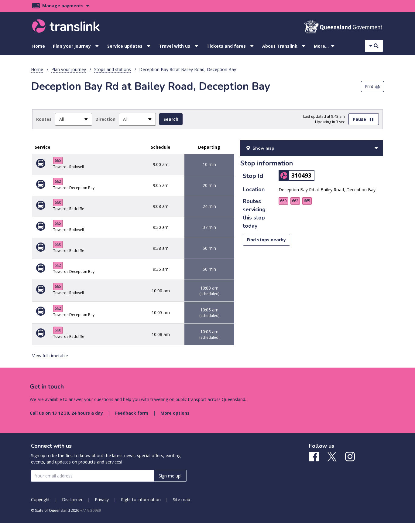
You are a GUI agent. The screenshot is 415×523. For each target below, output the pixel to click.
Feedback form (131, 413)
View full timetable (50, 355)
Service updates (124, 46)
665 (58, 160)
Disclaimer (72, 499)
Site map (181, 499)
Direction (105, 119)
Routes (44, 119)
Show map (263, 148)
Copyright (40, 499)
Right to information (141, 499)
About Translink (279, 46)
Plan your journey (72, 46)
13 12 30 (60, 413)
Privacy (102, 499)
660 (58, 202)
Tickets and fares (226, 46)
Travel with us (174, 46)
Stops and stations (112, 69)
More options (175, 413)
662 (58, 181)
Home (38, 46)
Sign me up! (170, 476)
